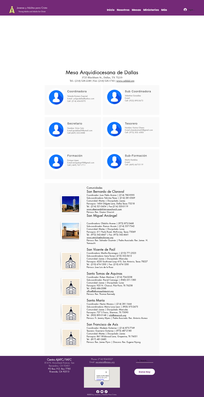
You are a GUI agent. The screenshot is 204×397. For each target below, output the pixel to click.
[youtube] (101, 391)
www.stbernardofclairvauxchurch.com (104, 209)
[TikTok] (106, 391)
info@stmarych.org (117, 315)
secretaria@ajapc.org (105, 362)
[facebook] (97, 391)
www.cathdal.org (125, 80)
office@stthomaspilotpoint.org (100, 291)
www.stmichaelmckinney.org (100, 237)
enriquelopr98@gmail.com (83, 162)
